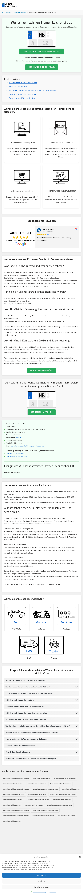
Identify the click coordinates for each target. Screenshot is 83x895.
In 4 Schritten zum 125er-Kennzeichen (23, 82)
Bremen (8, 12)
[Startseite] (2, 12)
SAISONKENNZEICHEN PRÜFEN (41, 370)
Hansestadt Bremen (20, 12)
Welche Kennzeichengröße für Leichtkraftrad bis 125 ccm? (28, 687)
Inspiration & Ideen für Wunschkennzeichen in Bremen (26, 739)
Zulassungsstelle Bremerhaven (17, 456)
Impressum (53, 892)
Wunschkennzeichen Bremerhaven (65, 778)
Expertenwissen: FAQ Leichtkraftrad (22, 98)
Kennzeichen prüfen (41, 412)
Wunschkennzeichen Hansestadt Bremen (16, 778)
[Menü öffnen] (79, 5)
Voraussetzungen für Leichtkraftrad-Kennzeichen (25, 706)
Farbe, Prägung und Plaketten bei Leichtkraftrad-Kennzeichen (29, 693)
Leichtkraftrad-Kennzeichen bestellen (20, 700)
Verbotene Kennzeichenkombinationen (20, 745)
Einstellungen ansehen (41, 887)
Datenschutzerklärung (39, 892)
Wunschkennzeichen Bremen (41, 778)
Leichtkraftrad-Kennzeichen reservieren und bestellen (26, 713)
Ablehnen (41, 881)
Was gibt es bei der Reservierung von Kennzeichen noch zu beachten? (32, 732)
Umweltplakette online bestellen (18, 752)
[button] (80, 857)
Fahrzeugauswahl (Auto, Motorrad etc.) (23, 94)
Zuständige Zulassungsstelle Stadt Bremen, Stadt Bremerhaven (32, 90)
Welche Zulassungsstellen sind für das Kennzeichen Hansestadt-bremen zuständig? (38, 726)
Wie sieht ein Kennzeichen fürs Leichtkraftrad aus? (25, 680)
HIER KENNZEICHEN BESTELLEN (41, 67)
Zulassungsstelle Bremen (15, 453)
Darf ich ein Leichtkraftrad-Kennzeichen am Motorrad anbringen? (31, 758)
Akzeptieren (41, 875)
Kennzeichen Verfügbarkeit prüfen (42, 51)
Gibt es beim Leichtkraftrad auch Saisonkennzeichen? (26, 719)
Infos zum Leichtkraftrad (18, 86)
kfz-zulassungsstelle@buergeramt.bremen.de (27, 446)
